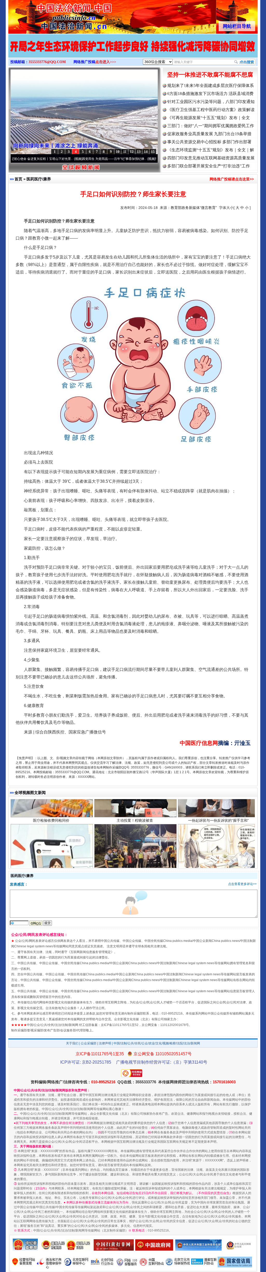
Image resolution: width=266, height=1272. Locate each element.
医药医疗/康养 (38, 179)
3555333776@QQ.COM (47, 62)
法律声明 (105, 1043)
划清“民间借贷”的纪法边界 (218, 855)
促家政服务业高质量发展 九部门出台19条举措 (209, 134)
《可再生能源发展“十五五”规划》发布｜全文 (208, 117)
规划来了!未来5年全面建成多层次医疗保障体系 (210, 85)
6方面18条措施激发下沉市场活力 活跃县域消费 (210, 93)
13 (139, 152)
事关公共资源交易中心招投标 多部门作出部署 (209, 142)
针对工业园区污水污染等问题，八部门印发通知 (211, 101)
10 (117, 152)
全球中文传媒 (51, 15)
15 (153, 152)
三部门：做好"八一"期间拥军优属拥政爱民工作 (210, 126)
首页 (18, 179)
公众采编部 (88, 1043)
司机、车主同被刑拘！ (135, 855)
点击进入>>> (105, 62)
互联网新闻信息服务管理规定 (90, 952)
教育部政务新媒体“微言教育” (194, 208)
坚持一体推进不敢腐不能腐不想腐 (210, 74)
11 (125, 152)
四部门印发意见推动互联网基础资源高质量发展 (211, 158)
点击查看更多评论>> (242, 884)
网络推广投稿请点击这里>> (232, 179)
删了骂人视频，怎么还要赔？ (51, 855)
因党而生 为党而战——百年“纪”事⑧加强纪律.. (83, 159)
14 (146, 152)
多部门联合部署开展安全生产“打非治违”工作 (208, 166)
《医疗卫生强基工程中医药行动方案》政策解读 (211, 109)
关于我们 (72, 1043)
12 (132, 152)
